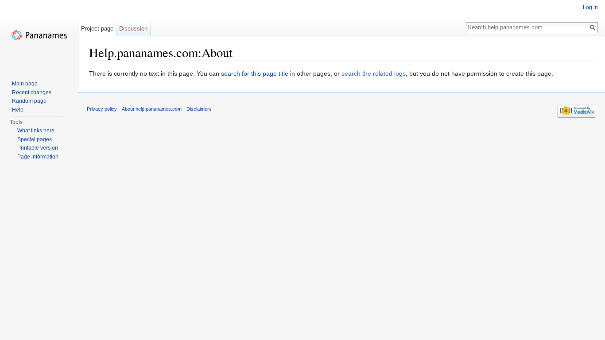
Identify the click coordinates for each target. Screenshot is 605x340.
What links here (35, 131)
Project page (97, 28)
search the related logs (373, 73)
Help (17, 110)
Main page (25, 84)
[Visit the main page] (39, 35)
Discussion (133, 28)
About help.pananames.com (152, 109)
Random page (29, 101)
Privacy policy (102, 109)
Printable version (37, 148)
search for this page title (254, 73)
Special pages (34, 139)
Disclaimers (199, 109)
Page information (37, 157)
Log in (590, 7)
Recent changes (31, 92)
